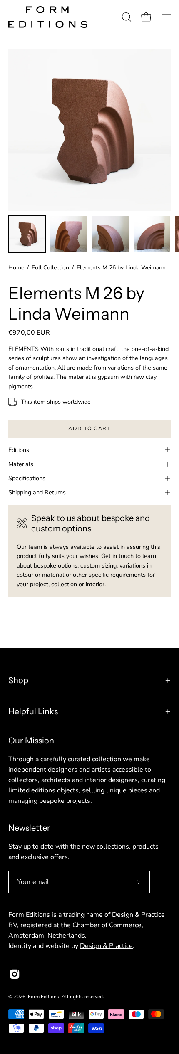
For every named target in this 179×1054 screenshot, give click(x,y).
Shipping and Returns (37, 492)
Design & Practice (106, 945)
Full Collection (50, 268)
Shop (18, 680)
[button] (126, 17)
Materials (20, 464)
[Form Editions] (47, 17)
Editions (18, 450)
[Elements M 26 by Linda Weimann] (27, 234)
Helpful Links (33, 711)
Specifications (26, 478)
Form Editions (43, 996)
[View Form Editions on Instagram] (14, 974)
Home (16, 268)
